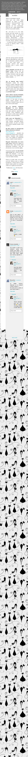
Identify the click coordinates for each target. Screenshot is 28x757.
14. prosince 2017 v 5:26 (15, 244)
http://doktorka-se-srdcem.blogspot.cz (10, 132)
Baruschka (12, 280)
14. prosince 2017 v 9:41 (17, 231)
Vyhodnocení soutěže (14, 14)
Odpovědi (14, 190)
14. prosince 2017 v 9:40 (17, 195)
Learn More (11, 12)
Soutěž (16, 171)
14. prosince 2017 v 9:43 (17, 298)
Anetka (11, 211)
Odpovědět (12, 188)
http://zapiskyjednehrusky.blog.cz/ (14, 97)
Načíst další (14, 337)
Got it (18, 12)
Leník (11, 182)
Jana (14, 168)
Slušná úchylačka (14, 244)
